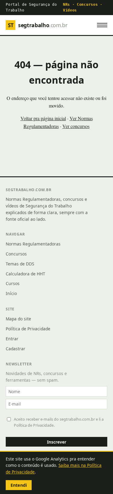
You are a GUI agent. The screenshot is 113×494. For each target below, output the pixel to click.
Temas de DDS (20, 264)
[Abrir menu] (102, 25)
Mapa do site (18, 319)
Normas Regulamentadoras (33, 244)
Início (11, 293)
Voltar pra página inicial (43, 118)
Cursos (13, 283)
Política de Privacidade (28, 329)
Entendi (19, 485)
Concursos (16, 254)
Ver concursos (75, 126)
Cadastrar (15, 348)
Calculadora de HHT (25, 274)
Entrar (12, 339)
